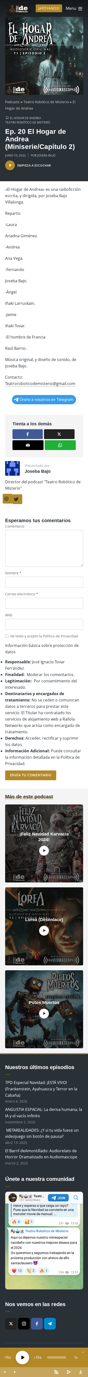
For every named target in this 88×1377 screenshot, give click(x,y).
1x (76, 1357)
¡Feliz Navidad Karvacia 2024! (44, 837)
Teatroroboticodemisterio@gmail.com (40, 383)
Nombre (13, 573)
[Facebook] (37, 1324)
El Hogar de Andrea (25, 118)
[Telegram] (50, 1324)
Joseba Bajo (46, 155)
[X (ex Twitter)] (11, 1324)
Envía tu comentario (31, 775)
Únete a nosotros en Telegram (46, 399)
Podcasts (12, 102)
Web (8, 615)
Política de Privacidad (60, 636)
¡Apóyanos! (49, 8)
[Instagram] (24, 1324)
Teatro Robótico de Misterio (46, 102)
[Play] (22, 1357)
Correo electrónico (21, 594)
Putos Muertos (44, 1002)
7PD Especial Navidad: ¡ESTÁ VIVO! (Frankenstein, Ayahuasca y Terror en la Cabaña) (41, 1089)
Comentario (14, 526)
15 (7, 1357)
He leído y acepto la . (44, 636)
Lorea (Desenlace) (44, 919)
